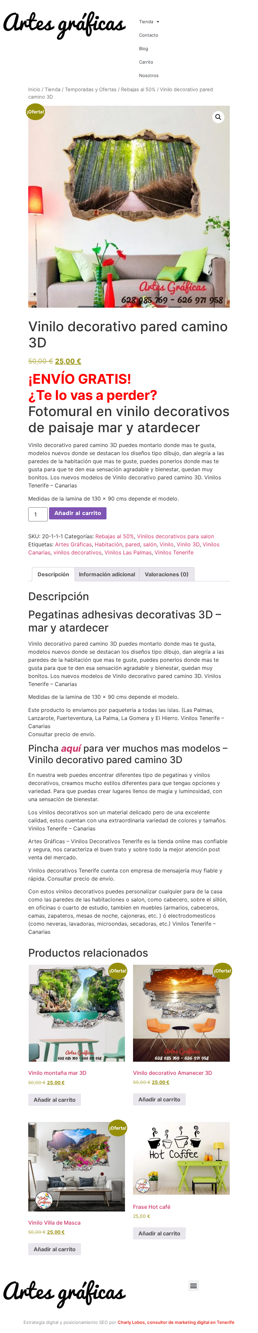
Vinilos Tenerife (174, 552)
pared (132, 544)
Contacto (148, 35)
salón (150, 544)
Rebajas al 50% (138, 90)
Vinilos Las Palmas (128, 552)
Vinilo (167, 544)
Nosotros (149, 75)
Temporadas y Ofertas (91, 90)
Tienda (146, 21)
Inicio (34, 90)
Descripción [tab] (53, 574)
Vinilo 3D (188, 544)
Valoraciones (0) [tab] (167, 574)
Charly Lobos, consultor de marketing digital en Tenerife (176, 1322)
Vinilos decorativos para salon (175, 536)
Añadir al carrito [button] (55, 1099)
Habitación (108, 544)
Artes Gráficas (73, 544)
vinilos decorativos (77, 552)
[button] (218, 117)
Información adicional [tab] (107, 574)
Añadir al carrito (77, 513)
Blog (143, 48)
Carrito (146, 62)
